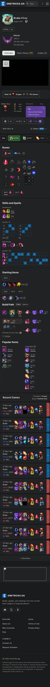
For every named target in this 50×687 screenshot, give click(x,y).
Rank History (25, 53)
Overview (8, 53)
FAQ (4, 632)
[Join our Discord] (4, 609)
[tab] (21, 94)
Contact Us (7, 643)
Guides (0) (42, 53)
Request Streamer (9, 647)
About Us (6, 624)
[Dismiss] (43, 108)
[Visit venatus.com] (43, 81)
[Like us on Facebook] (17, 609)
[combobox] (16, 121)
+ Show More (25, 558)
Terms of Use (33, 624)
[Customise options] (47, 3)
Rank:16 (4, 104)
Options (25, 304)
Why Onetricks (8, 628)
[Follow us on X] (11, 609)
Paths (18, 304)
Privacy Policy (33, 628)
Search (38, 129)
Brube (5, 408)
